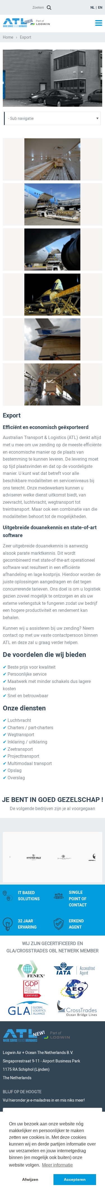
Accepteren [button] (75, 1179)
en (100, 8)
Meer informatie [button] (57, 1165)
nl (92, 8)
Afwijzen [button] (30, 1179)
